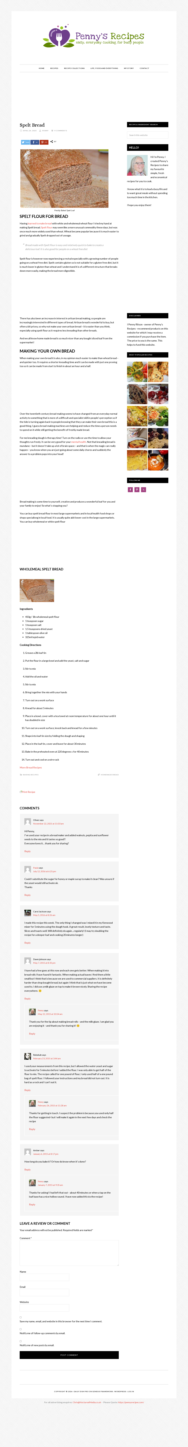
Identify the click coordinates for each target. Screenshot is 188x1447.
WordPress (120, 1391)
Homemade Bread (110, 775)
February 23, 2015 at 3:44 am (47, 1058)
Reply (27, 851)
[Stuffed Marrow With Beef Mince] (137, 372)
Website (24, 1302)
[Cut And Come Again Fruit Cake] (137, 394)
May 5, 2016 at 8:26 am (44, 915)
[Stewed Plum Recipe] (158, 394)
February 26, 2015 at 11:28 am (52, 1105)
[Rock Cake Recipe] (158, 372)
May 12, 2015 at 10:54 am (50, 1014)
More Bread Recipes (31, 767)
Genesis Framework (102, 1391)
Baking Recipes (31, 775)
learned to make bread (40, 223)
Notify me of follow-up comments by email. (42, 1333)
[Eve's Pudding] (137, 461)
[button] (25, 142)
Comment (26, 1238)
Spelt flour (46, 227)
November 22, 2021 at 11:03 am (48, 823)
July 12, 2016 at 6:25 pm (44, 871)
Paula (35, 867)
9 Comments (60, 131)
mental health (78, 441)
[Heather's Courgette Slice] (137, 416)
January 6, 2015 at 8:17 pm (45, 1154)
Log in (131, 1391)
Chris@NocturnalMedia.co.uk (87, 1402)
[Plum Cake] (137, 439)
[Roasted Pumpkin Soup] (158, 461)
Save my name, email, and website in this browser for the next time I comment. (61, 1321)
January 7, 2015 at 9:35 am (50, 1185)
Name (23, 1271)
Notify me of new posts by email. (37, 1345)
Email (22, 1286)
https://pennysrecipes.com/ (131, 1402)
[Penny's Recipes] (94, 48)
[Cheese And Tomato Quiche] (158, 416)
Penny (41, 1010)
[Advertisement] (94, 97)
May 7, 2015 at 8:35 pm (44, 962)
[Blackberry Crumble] (158, 439)
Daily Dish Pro (81, 1391)
